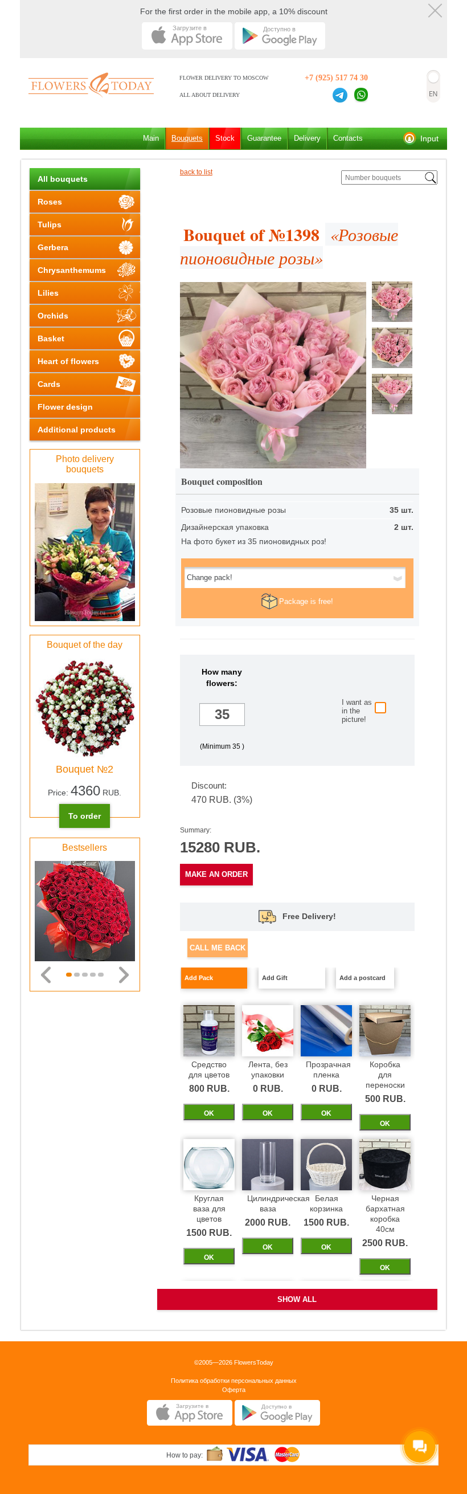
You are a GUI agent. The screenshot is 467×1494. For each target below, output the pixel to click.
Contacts (348, 138)
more (222, 733)
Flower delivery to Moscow (223, 78)
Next (124, 975)
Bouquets (187, 138)
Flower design (65, 406)
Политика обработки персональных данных (234, 1380)
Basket (51, 338)
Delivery (307, 138)
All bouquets (63, 178)
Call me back (217, 948)
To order (84, 816)
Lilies (48, 292)
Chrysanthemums (72, 270)
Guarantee (264, 138)
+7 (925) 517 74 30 (336, 78)
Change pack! (209, 577)
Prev (46, 975)
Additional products (77, 429)
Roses (50, 201)
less (222, 696)
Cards (49, 384)
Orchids (53, 315)
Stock (225, 138)
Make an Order (216, 874)
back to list (196, 172)
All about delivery (209, 95)
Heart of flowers (68, 361)
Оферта (233, 1389)
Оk (209, 1113)
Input (429, 138)
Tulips (50, 224)
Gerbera (53, 247)
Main (151, 138)
